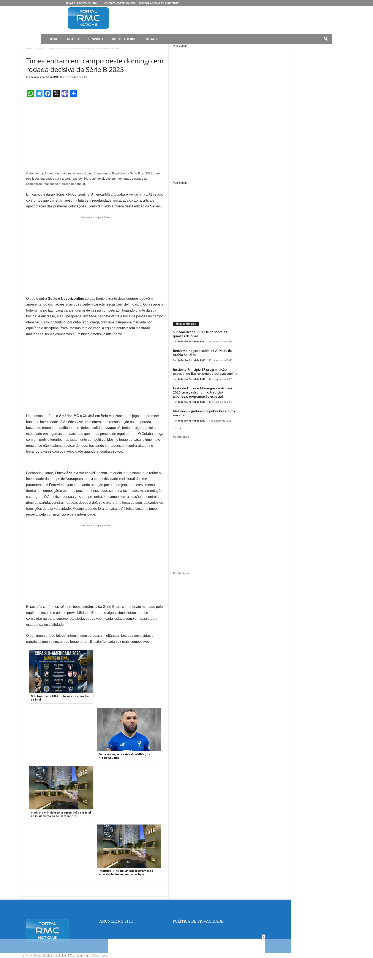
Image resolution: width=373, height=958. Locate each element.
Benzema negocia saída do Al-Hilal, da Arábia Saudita (202, 352)
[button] (325, 39)
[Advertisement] (199, 20)
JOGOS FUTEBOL (124, 39)
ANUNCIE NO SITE (116, 921)
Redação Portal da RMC (44, 76)
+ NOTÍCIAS (72, 39)
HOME (53, 39)
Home (29, 48)
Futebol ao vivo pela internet (159, 3)
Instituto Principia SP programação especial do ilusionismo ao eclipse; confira (205, 371)
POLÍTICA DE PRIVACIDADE (198, 921)
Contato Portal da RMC (120, 3)
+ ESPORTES (96, 39)
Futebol (40, 48)
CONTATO (149, 39)
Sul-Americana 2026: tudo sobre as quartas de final (200, 334)
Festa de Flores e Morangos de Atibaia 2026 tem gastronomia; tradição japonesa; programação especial (202, 392)
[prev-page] (175, 428)
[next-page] (180, 428)
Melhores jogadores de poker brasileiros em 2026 (204, 413)
